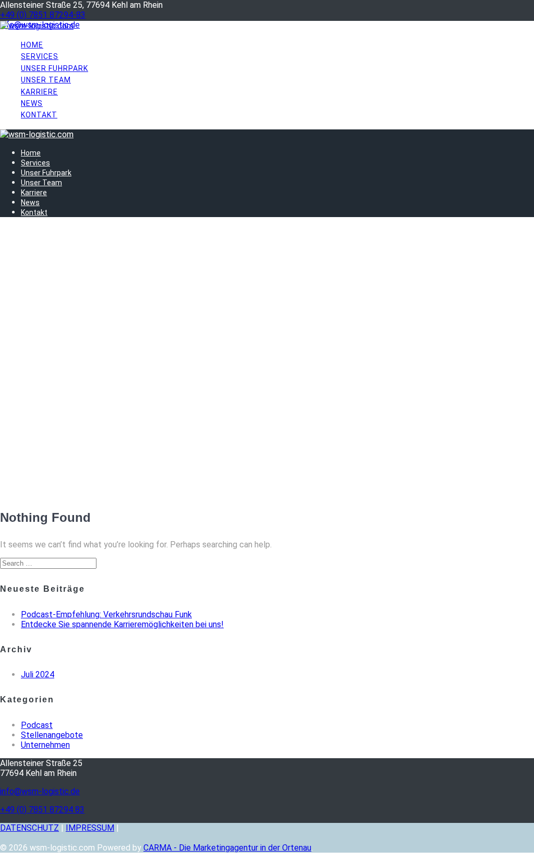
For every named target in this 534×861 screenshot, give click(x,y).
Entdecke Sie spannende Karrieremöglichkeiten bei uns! (122, 624)
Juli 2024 (37, 674)
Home (32, 45)
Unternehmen (45, 745)
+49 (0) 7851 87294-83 (43, 15)
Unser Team (46, 80)
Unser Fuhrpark (54, 68)
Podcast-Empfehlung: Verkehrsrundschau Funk (106, 614)
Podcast (37, 725)
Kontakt (39, 115)
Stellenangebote (52, 735)
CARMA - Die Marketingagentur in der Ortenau (227, 848)
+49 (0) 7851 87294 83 (42, 810)
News (32, 103)
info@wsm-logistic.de (40, 791)
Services (39, 56)
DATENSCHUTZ (29, 828)
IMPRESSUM (90, 828)
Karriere (39, 92)
